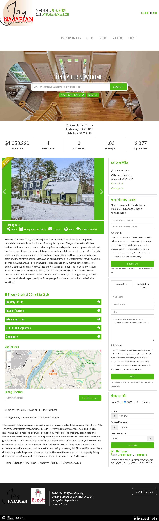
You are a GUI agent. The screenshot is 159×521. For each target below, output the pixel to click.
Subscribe (132, 263)
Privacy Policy (135, 257)
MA (27, 462)
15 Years (145, 401)
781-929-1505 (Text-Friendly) (68, 493)
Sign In (144, 13)
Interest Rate (118, 433)
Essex (34, 462)
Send (132, 376)
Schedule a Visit (143, 285)
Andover (44, 462)
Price (114, 410)
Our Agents (117, 188)
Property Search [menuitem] (70, 38)
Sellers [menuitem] (103, 38)
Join (154, 13)
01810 (54, 462)
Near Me (93, 94)
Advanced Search (71, 94)
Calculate (132, 445)
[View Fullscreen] (9, 365)
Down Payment (120, 422)
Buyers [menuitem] (89, 38)
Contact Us (117, 183)
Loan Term (117, 401)
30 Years (131, 401)
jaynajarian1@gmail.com (55, 14)
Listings (18, 462)
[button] (118, 86)
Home (8, 462)
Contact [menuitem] (132, 38)
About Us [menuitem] (118, 38)
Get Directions (90, 397)
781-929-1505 (59, 10)
